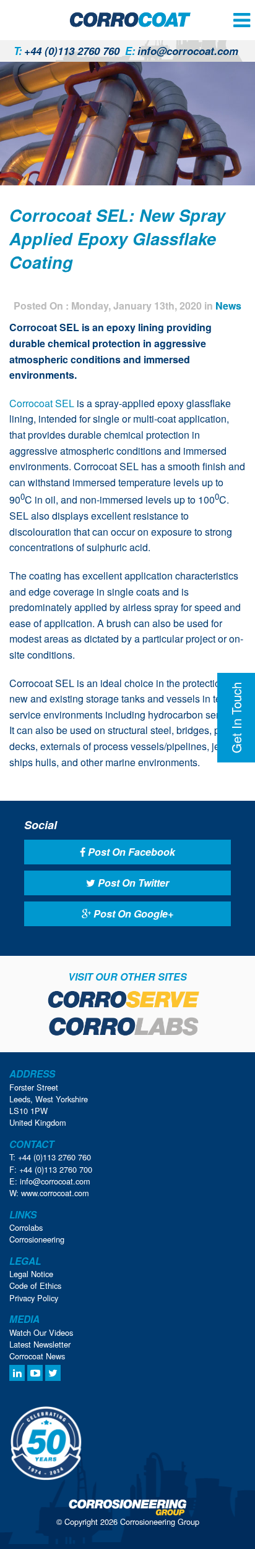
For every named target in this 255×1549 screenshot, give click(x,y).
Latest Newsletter (40, 1344)
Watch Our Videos (41, 1332)
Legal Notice (31, 1274)
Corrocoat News (37, 1356)
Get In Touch (236, 717)
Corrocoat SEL (41, 403)
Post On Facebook (130, 852)
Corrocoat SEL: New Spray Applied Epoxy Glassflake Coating (117, 238)
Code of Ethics (35, 1285)
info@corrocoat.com (181, 50)
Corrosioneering (36, 1239)
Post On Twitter (132, 883)
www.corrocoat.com (55, 1193)
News (228, 305)
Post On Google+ (132, 913)
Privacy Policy (33, 1298)
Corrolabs (26, 1227)
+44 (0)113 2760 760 (66, 50)
